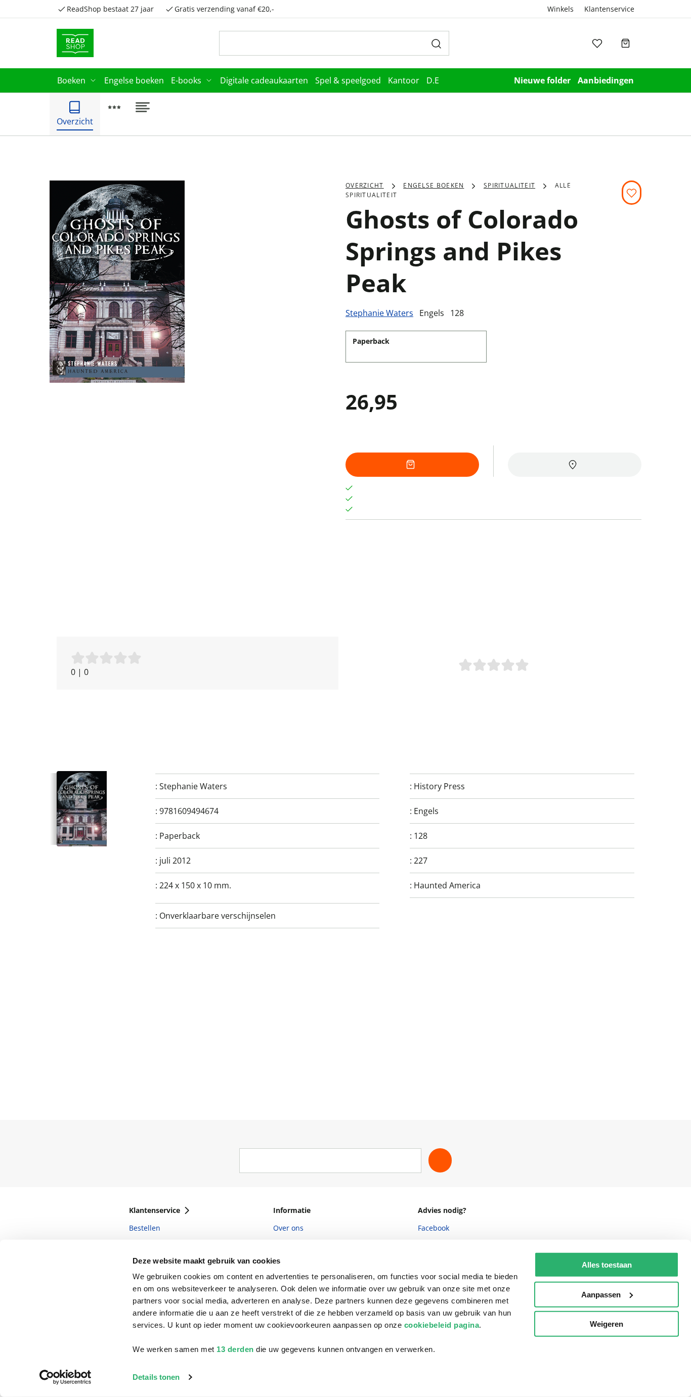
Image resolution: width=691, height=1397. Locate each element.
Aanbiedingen (606, 80)
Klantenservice (609, 9)
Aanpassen (601, 1294)
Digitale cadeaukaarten (264, 80)
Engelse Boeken (433, 185)
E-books (186, 80)
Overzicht (365, 185)
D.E (432, 80)
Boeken (71, 80)
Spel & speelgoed (348, 80)
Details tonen (156, 1377)
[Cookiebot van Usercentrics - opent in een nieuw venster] (65, 1377)
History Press (439, 786)
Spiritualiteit (509, 185)
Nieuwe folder (542, 80)
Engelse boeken (134, 80)
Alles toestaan (607, 1264)
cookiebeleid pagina (442, 1325)
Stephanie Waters (379, 313)
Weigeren (606, 1324)
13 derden (235, 1349)
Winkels (560, 9)
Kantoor (403, 80)
